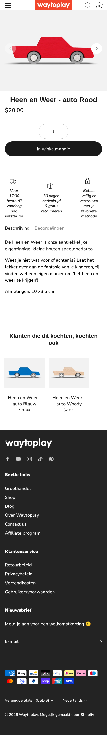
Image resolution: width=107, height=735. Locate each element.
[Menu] (7, 5)
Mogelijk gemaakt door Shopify (67, 714)
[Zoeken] (87, 6)
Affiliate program (23, 533)
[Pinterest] (51, 458)
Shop (10, 497)
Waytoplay (28, 714)
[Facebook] (7, 458)
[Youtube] (18, 458)
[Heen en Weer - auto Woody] (69, 373)
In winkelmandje (53, 149)
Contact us (16, 524)
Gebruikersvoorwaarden (30, 592)
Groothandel (18, 488)
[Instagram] (29, 458)
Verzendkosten (20, 583)
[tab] (20, 228)
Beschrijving (17, 228)
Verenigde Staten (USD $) (27, 700)
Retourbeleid (18, 565)
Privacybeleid (19, 574)
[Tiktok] (40, 458)
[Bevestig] (99, 641)
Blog (10, 506)
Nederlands (73, 700)
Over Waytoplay (22, 515)
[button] (10, 48)
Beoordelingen (49, 228)
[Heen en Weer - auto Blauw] (24, 373)
